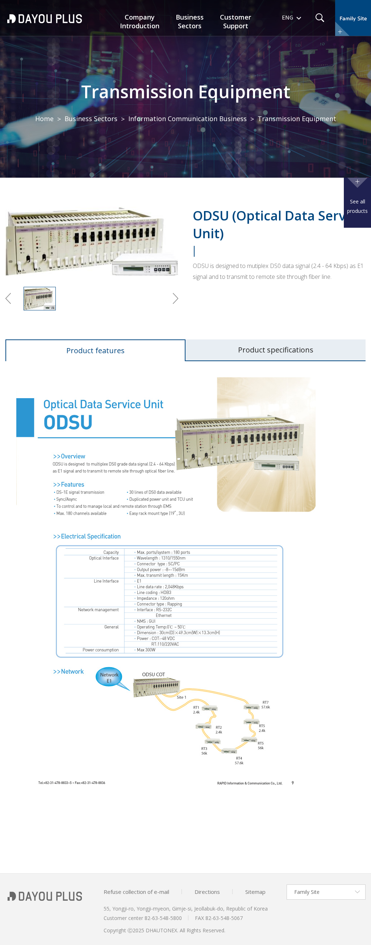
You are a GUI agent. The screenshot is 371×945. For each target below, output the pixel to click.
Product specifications (275, 350)
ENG (287, 18)
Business (190, 21)
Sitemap (255, 891)
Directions (207, 891)
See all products (357, 206)
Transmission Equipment (185, 91)
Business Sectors (90, 118)
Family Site (307, 891)
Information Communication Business (187, 118)
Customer (235, 21)
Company (139, 21)
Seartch (320, 17)
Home (44, 118)
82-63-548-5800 (163, 918)
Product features (95, 350)
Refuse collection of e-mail (136, 891)
